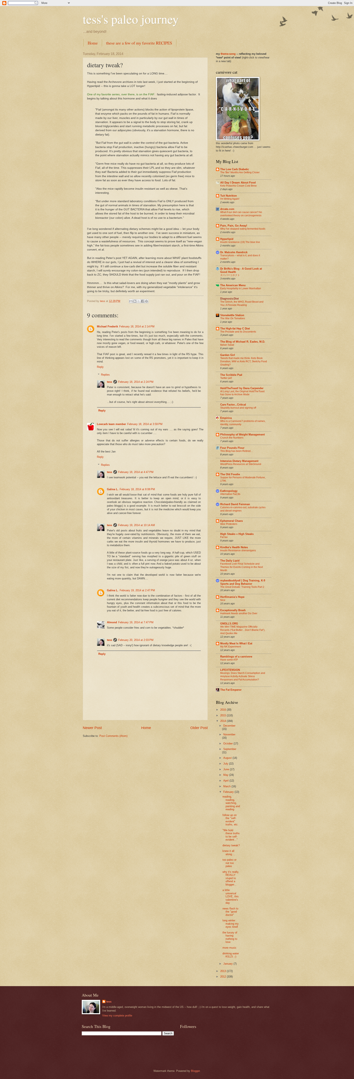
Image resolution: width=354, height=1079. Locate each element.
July (226, 763)
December (229, 725)
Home (93, 43)
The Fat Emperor (231, 689)
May (226, 774)
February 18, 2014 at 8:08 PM (137, 489)
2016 (223, 709)
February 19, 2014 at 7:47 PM (135, 622)
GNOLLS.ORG (229, 623)
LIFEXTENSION (230, 669)
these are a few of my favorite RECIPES (139, 43)
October (228, 743)
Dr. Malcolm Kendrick (233, 252)
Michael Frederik (107, 326)
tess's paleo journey (131, 19)
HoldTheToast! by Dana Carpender (241, 388)
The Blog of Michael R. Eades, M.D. (242, 341)
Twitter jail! (226, 378)
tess (109, 381)
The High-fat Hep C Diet (235, 328)
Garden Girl (227, 355)
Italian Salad (227, 344)
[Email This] (131, 301)
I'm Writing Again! (229, 198)
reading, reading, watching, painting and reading (231, 803)
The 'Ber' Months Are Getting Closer (240, 172)
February (229, 791)
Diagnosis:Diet (229, 298)
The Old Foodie (230, 474)
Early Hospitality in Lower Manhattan (240, 288)
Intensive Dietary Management (239, 461)
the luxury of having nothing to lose (229, 937)
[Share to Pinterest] (146, 301)
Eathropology (228, 490)
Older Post (199, 728)
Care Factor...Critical (233, 404)
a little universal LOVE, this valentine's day (230, 896)
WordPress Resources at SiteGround (240, 464)
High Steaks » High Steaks (237, 534)
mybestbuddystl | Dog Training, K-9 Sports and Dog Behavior (242, 582)
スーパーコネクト (230, 275)
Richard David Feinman (235, 504)
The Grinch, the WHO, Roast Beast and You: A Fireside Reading (241, 303)
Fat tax (224, 537)
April (226, 780)
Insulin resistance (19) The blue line (240, 242)
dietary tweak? (231, 845)
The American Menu (233, 285)
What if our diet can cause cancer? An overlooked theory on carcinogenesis (241, 214)
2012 (223, 976)
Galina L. (112, 489)
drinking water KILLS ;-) (230, 955)
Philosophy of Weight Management (242, 434)
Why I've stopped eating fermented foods (242, 228)
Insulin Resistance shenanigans (238, 550)
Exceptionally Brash (233, 610)
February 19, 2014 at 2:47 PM (137, 590)
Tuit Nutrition (228, 195)
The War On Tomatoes (232, 318)
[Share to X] (139, 301)
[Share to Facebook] (143, 301)
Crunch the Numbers (231, 437)
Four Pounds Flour (232, 447)
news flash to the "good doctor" (230, 911)
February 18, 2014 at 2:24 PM (135, 381)
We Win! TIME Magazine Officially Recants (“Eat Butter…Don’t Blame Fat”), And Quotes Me (242, 630)
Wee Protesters (228, 524)
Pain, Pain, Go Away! (233, 225)
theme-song (228, 53)
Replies (105, 374)
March (227, 786)
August (228, 757)
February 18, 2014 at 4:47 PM (135, 472)
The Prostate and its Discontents (238, 331)
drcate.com (227, 209)
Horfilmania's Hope (232, 596)
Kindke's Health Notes (234, 547)
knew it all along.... (228, 852)
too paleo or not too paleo (229, 863)
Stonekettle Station (232, 315)
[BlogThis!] (135, 301)
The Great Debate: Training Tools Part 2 (242, 587)
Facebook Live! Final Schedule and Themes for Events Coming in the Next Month (241, 567)
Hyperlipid (226, 238)
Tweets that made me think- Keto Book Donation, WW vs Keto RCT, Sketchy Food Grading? (243, 361)
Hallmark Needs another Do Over (238, 613)
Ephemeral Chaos (231, 520)
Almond (112, 622)
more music (229, 947)
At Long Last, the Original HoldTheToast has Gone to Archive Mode (242, 393)
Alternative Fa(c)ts (230, 494)
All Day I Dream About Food (238, 182)
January (228, 963)
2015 (223, 715)
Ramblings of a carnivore (236, 656)
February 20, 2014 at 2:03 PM (135, 639)
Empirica (226, 417)
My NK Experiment (230, 646)
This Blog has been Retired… (236, 451)
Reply (100, 366)
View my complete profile (117, 1015)
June (226, 769)
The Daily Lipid (229, 560)
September (229, 749)
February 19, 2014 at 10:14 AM (136, 525)
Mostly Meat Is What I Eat (236, 643)
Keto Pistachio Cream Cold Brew (238, 185)
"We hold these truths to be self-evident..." (231, 835)
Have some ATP (229, 659)
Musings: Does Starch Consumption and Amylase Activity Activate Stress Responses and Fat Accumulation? (242, 676)
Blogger (195, 1070)
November (229, 734)
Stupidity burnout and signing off (238, 407)
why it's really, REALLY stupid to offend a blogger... (230, 878)
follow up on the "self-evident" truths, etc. (230, 820)
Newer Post (92, 728)
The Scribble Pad (231, 374)
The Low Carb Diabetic (234, 169)
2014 (223, 720)
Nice (222, 600)
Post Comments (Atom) (113, 735)
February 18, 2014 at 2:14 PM (136, 326)
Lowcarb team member (111, 424)
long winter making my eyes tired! (230, 923)
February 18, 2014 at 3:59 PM (144, 424)
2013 (223, 971)
